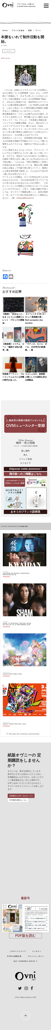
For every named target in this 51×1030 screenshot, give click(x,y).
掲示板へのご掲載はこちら (25, 473)
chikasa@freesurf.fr (25, 198)
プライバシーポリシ (36, 956)
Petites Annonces (25, 443)
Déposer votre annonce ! (25, 468)
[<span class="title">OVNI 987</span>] (26, 903)
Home (5, 30)
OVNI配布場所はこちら (18, 800)
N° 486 (4, 45)
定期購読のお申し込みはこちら (21, 796)
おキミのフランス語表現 (25, 511)
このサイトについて (18, 951)
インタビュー (8, 51)
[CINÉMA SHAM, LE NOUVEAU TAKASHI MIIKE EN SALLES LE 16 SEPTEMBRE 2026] (18, 629)
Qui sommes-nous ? (26, 961)
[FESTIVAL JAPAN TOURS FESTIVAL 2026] (14, 729)
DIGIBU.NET (24, 526)
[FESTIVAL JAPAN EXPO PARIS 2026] (12, 679)
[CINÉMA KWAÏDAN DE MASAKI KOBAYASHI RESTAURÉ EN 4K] (18, 579)
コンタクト (36, 951)
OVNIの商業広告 (14, 956)
